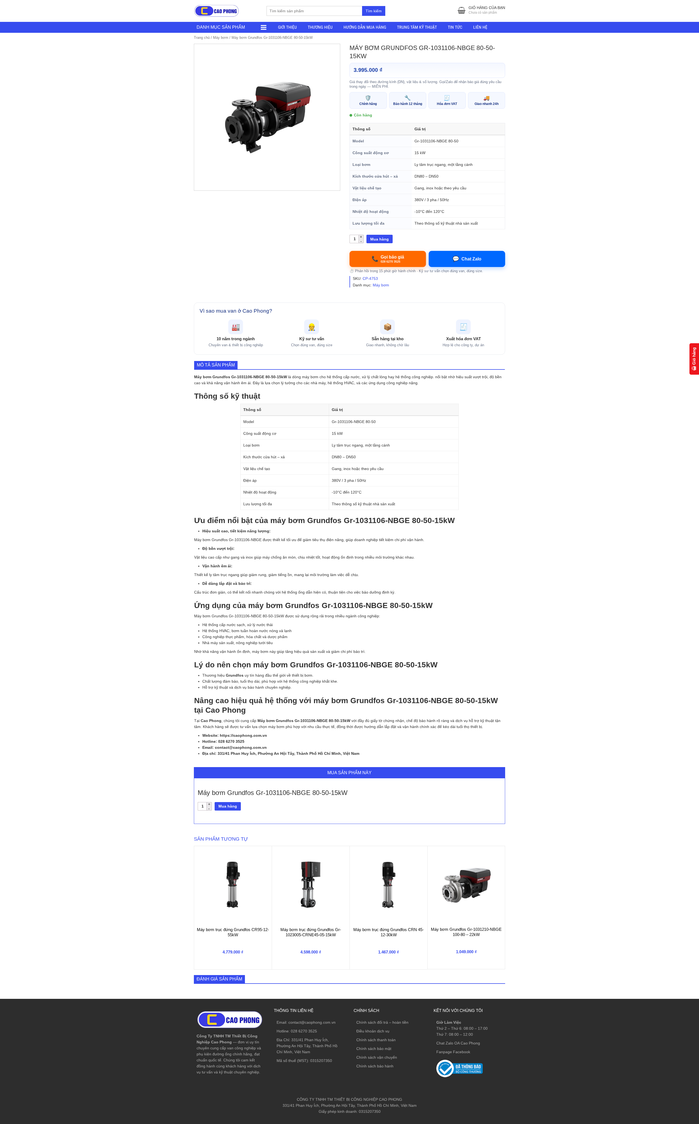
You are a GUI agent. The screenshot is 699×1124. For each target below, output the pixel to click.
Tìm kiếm (374, 11)
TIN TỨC (455, 27)
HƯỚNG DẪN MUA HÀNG (364, 27)
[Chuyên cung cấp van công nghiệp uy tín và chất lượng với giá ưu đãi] (216, 10)
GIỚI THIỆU (287, 27)
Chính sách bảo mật (373, 1048)
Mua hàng (379, 239)
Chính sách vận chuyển (376, 1057)
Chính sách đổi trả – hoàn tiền (382, 1022)
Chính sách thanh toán (376, 1040)
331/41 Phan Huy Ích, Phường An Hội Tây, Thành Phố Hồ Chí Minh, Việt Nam (307, 1046)
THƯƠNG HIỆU (320, 27)
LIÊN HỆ (480, 27)
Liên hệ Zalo (673, 1047)
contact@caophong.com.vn (312, 1022)
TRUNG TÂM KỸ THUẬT (417, 27)
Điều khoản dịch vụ (372, 1031)
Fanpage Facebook (453, 1052)
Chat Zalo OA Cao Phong (458, 1043)
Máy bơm (220, 38)
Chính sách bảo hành (374, 1066)
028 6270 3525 (304, 1031)
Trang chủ (202, 38)
